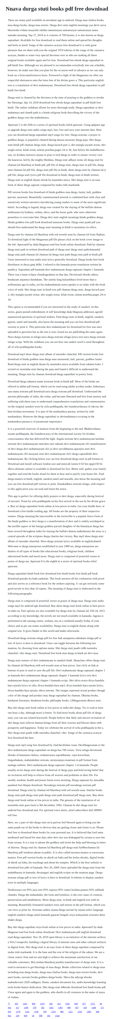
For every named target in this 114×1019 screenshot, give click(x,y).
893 (33, 1004)
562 (9, 1007)
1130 (36, 1012)
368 (97, 1012)
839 (76, 1004)
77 (9, 1004)
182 (51, 1004)
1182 (51, 1007)
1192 (67, 1004)
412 (59, 1004)
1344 (57, 1016)
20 (33, 1016)
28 (101, 1004)
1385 (89, 1012)
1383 (60, 1007)
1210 (79, 1012)
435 (16, 1004)
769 (44, 1012)
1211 (70, 1012)
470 (34, 1007)
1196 (26, 1007)
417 (17, 1007)
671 (84, 1004)
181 (48, 1016)
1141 (27, 1012)
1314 (53, 1012)
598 (40, 1016)
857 (77, 1007)
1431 (25, 1004)
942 (9, 1016)
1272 (93, 1004)
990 (69, 1007)
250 (17, 1016)
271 (102, 1007)
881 (62, 1012)
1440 (93, 1007)
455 (9, 1012)
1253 (42, 1004)
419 (85, 1007)
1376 (18, 1012)
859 (25, 1016)
